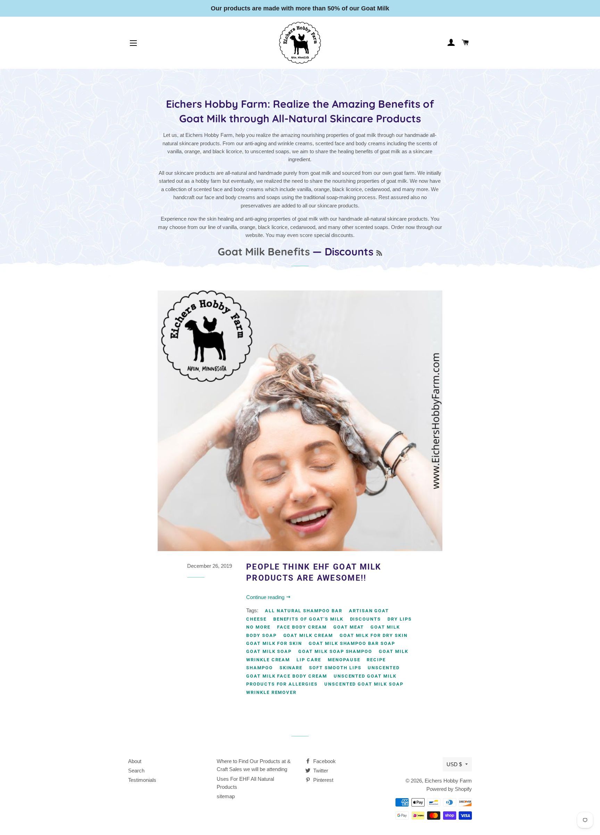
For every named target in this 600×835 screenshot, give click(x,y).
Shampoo (259, 667)
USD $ (454, 764)
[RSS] (379, 253)
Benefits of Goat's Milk (308, 619)
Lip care (309, 659)
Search (136, 770)
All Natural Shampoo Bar (303, 610)
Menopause (344, 659)
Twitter (320, 770)
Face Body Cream (302, 627)
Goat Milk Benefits (264, 251)
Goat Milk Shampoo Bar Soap (352, 643)
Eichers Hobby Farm (448, 781)
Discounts (365, 619)
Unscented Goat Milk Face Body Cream (323, 671)
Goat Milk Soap (269, 651)
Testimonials (142, 780)
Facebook (324, 761)
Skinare (291, 667)
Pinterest (322, 780)
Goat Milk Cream (308, 635)
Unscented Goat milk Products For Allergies (321, 680)
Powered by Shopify (449, 789)
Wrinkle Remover (271, 692)
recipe (376, 659)
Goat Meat (348, 627)
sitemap (226, 796)
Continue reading (266, 597)
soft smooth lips (335, 667)
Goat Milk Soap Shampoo (335, 651)
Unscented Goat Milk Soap (363, 684)
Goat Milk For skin (274, 643)
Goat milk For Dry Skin (374, 635)
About (134, 761)
